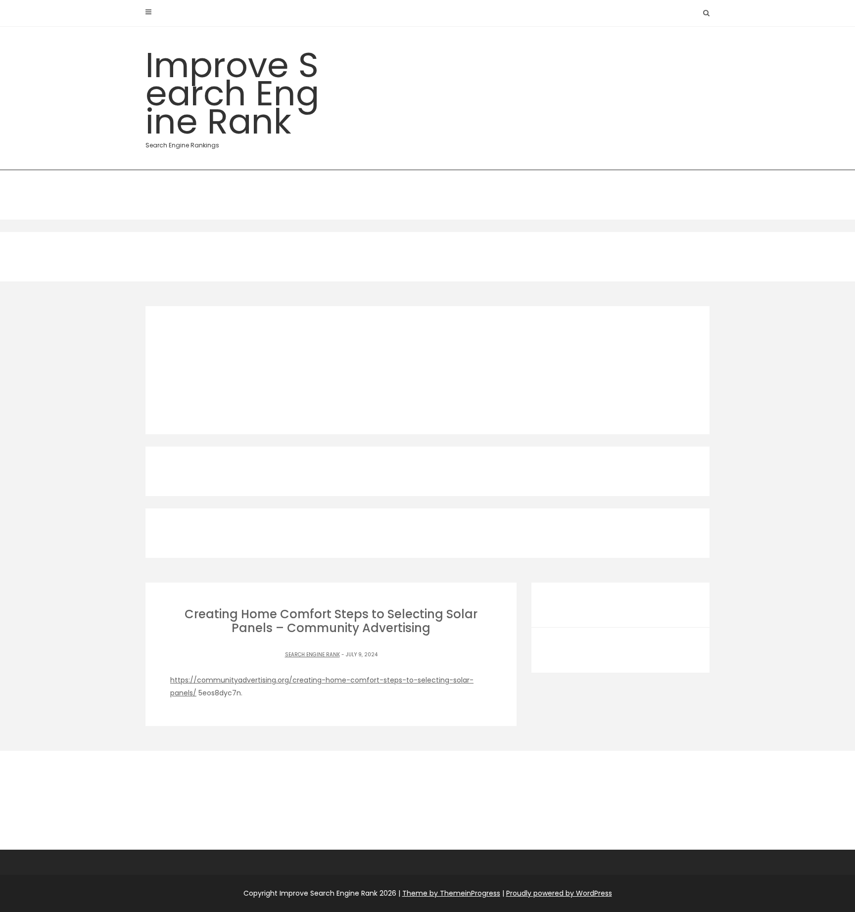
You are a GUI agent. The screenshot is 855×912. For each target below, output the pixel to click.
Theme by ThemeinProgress (451, 893)
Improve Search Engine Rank (232, 95)
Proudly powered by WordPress (559, 893)
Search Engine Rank (312, 654)
